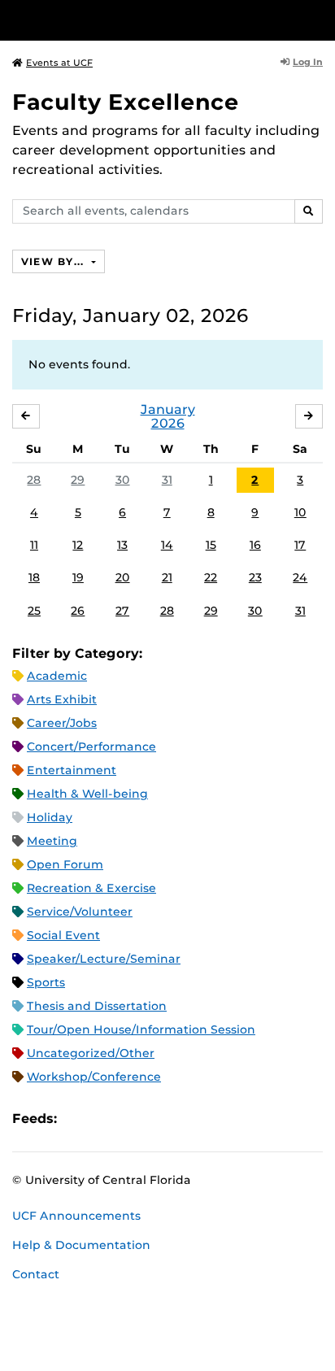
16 (255, 545)
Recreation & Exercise (91, 888)
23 (255, 577)
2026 (168, 423)
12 (77, 545)
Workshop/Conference (94, 1076)
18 (34, 577)
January (168, 409)
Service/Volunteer (80, 911)
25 (34, 610)
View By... (54, 261)
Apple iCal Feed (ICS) (78, 1118)
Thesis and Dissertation (97, 1006)
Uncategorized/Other (90, 1053)
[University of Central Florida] (123, 20)
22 (210, 577)
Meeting (52, 840)
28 (34, 479)
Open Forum (65, 864)
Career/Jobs (62, 723)
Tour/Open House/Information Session (141, 1029)
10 (300, 512)
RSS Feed (133, 1118)
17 (300, 545)
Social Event (63, 935)
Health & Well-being (87, 793)
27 (122, 610)
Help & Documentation (81, 1245)
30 (122, 479)
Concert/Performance (91, 746)
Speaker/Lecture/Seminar (104, 958)
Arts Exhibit (62, 699)
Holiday (49, 817)
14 (167, 545)
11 (34, 545)
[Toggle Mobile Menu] (319, 19)
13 (122, 545)
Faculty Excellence (125, 102)
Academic (57, 675)
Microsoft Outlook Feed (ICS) (106, 1118)
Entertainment (71, 770)
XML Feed (161, 1118)
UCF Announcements (76, 1215)
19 (78, 577)
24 (300, 577)
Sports (46, 982)
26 (78, 610)
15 (211, 545)
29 (78, 479)
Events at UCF (59, 62)
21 (167, 577)
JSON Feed (188, 1118)
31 (167, 479)
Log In (308, 61)
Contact (35, 1274)
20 (122, 577)
